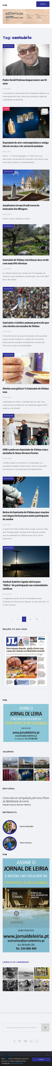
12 (37, 619)
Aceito (41, 1059)
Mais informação (16, 1063)
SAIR (42, 4)
